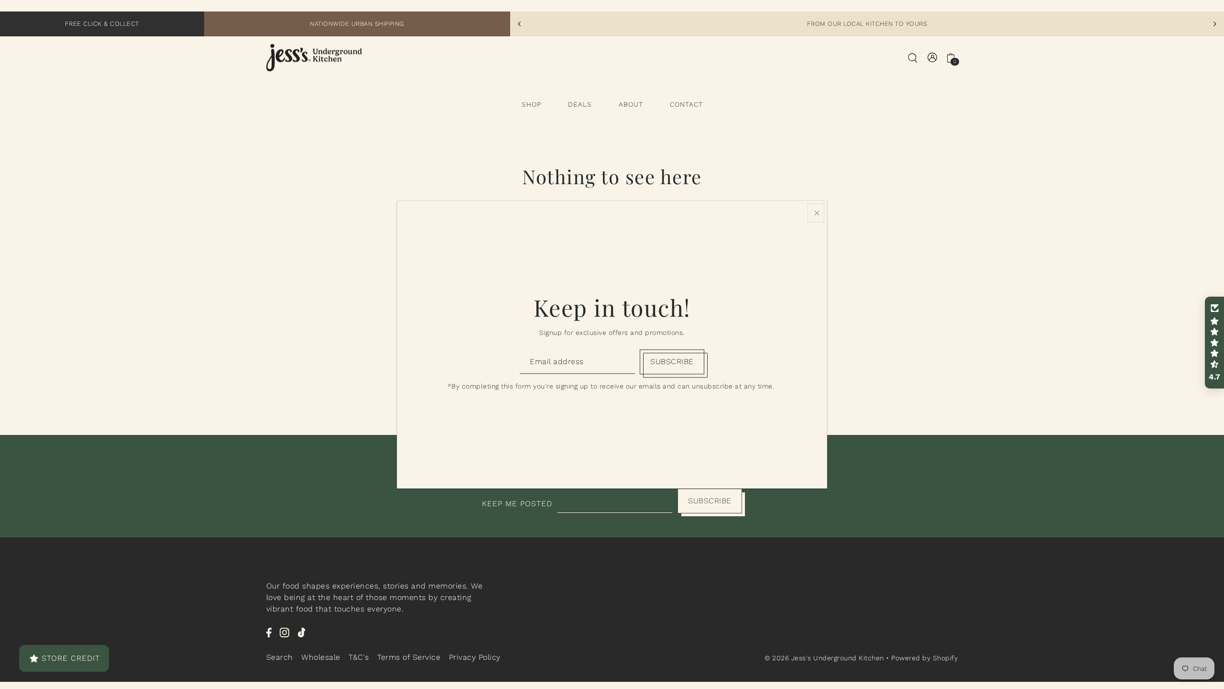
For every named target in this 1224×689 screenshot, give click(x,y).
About (631, 104)
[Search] (913, 57)
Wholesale (320, 657)
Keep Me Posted (517, 503)
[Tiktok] (302, 632)
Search (279, 657)
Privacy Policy (475, 657)
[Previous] (520, 24)
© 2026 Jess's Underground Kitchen (825, 658)
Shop (531, 104)
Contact (686, 104)
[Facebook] (269, 632)
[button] (1214, 343)
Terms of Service (408, 657)
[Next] (1214, 24)
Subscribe (710, 500)
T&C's (359, 657)
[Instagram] (284, 632)
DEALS (580, 104)
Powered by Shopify (924, 658)
